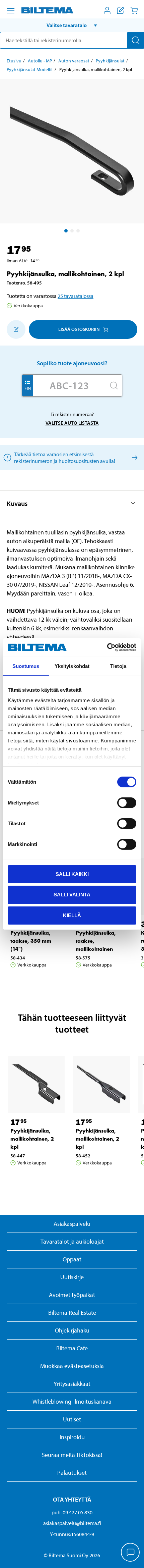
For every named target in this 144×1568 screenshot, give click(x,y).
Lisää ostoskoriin (78, 329)
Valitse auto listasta (72, 423)
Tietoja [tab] (118, 666)
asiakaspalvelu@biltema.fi (72, 1523)
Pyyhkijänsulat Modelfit (30, 69)
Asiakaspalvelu (72, 1223)
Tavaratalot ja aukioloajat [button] (72, 1241)
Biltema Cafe (72, 1348)
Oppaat (72, 1259)
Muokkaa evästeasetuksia (72, 1366)
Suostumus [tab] (26, 666)
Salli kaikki (72, 874)
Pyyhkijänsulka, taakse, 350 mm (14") (30, 940)
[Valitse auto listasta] (133, 457)
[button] (72, 25)
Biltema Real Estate (72, 1312)
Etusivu (14, 61)
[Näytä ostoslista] (120, 10)
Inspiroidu (72, 1437)
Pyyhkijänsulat (110, 61)
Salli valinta (72, 894)
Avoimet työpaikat (72, 1295)
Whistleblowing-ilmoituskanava (72, 1401)
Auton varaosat (73, 61)
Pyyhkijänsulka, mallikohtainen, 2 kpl (32, 1138)
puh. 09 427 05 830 (72, 1512)
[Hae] (135, 40)
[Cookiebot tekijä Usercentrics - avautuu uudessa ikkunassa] (107, 647)
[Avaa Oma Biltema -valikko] (107, 10)
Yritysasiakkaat (72, 1384)
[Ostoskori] (134, 10)
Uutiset (72, 1419)
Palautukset (72, 1472)
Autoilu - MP (40, 61)
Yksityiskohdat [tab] (72, 666)
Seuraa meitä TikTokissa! (72, 1455)
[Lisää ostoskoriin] (16, 329)
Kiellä (72, 915)
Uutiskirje (72, 1277)
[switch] (126, 802)
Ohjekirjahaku (72, 1330)
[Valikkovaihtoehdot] (10, 10)
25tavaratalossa (75, 296)
